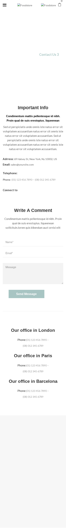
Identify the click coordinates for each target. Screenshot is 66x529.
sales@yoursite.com (22, 164)
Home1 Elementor (18, 55)
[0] (60, 5)
